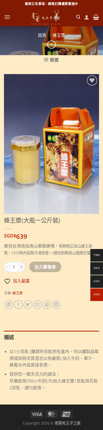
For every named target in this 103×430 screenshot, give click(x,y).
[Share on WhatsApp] (8, 304)
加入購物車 (45, 267)
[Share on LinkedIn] (56, 304)
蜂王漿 (59, 35)
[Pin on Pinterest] (47, 304)
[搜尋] (78, 17)
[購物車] (96, 17)
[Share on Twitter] (28, 304)
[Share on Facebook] (18, 304)
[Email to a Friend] (37, 304)
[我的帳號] (86, 17)
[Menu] (7, 17)
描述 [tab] (9, 337)
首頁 (42, 35)
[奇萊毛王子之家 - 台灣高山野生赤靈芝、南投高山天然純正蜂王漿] (45, 17)
